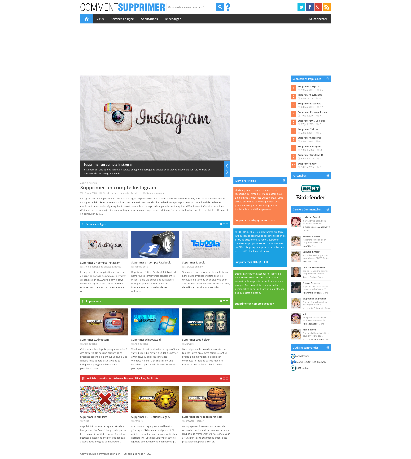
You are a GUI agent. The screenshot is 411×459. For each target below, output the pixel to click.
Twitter (301, 7)
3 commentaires (155, 193)
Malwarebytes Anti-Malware (311, 361)
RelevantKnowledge (312, 292)
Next (227, 172)
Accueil (86, 18)
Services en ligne (122, 19)
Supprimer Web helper (196, 339)
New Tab (307, 246)
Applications (149, 19)
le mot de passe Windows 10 (316, 226)
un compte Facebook (313, 339)
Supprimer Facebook (309, 103)
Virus (100, 19)
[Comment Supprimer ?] (123, 7)
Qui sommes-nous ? (134, 453)
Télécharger (173, 19)
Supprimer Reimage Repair (312, 112)
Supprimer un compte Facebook (151, 262)
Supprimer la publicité (100, 164)
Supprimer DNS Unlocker (311, 120)
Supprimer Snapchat (309, 86)
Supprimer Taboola (193, 262)
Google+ (318, 7)
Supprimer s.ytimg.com (94, 339)
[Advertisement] (205, 49)
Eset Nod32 (302, 367)
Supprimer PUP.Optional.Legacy (150, 417)
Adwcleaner (302, 355)
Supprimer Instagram (309, 146)
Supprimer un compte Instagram (118, 187)
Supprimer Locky (307, 163)
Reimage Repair (310, 323)
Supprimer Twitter (308, 129)
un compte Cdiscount (313, 308)
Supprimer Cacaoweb (309, 137)
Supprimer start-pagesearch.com (202, 417)
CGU (149, 453)
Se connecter (318, 19)
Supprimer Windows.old (146, 339)
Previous (227, 166)
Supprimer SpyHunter (310, 94)
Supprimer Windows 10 (310, 154)
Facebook (310, 7)
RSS (327, 7)
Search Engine (309, 277)
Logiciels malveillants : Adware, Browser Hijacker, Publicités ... (123, 378)
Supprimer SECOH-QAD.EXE (252, 262)
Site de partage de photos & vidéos (121, 193)
